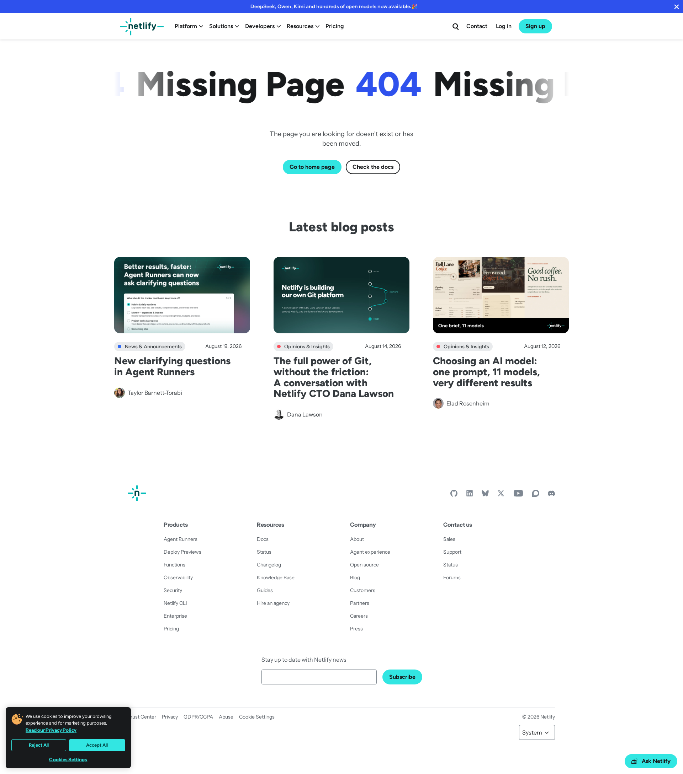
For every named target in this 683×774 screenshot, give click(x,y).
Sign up (535, 26)
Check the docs (373, 166)
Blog (355, 577)
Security (173, 590)
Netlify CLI (175, 603)
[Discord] (551, 495)
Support (452, 552)
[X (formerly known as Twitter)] (500, 495)
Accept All (97, 745)
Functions (174, 564)
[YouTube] (518, 495)
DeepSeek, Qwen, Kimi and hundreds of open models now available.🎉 (333, 6)
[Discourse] (535, 495)
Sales (449, 539)
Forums (452, 577)
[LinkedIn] (469, 495)
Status (264, 552)
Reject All (39, 745)
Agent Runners (180, 539)
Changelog (269, 564)
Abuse (226, 717)
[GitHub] (453, 495)
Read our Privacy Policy (51, 730)
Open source (364, 564)
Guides (265, 590)
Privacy (170, 717)
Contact (476, 26)
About (357, 539)
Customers (362, 590)
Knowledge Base (276, 577)
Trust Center (142, 717)
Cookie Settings (257, 717)
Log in (504, 26)
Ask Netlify (656, 761)
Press (356, 628)
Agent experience (370, 552)
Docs (263, 539)
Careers (359, 616)
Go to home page (312, 166)
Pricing (334, 26)
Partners (359, 603)
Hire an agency (273, 603)
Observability (178, 577)
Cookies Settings (68, 759)
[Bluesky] (485, 495)
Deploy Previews (182, 552)
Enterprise (175, 616)
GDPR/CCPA (198, 717)
